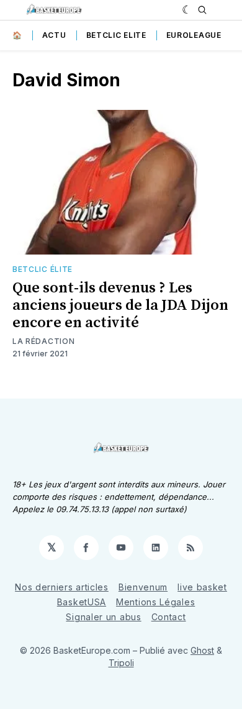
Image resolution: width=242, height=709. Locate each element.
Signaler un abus (103, 617)
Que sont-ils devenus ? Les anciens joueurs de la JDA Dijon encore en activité (120, 305)
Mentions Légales (155, 602)
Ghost (202, 650)
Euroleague (194, 35)
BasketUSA (81, 602)
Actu (54, 35)
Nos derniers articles (62, 587)
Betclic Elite (116, 35)
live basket (202, 587)
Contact (168, 617)
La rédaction (43, 341)
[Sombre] (187, 10)
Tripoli (121, 662)
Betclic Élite (42, 269)
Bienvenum (143, 587)
